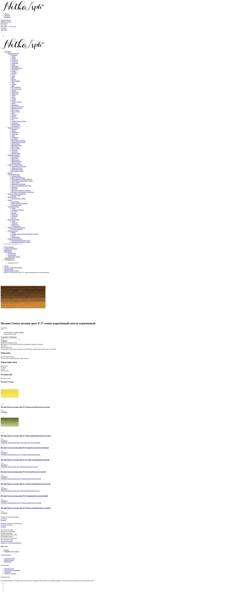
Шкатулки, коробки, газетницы (21, 190)
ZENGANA (15, 92)
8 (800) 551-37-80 (6, 21)
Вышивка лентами (13, 155)
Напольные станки (17, 169)
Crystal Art (14, 61)
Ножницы (14, 187)
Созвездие (14, 123)
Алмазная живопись (17, 210)
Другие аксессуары (14, 174)
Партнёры (7, 572)
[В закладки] (1, 432)
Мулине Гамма (15, 195)
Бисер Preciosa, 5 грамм (18, 198)
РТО (12, 119)
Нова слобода (15, 111)
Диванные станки (16, 168)
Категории (7, 52)
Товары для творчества (15, 239)
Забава (13, 103)
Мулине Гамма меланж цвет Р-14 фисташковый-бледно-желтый (26, 436)
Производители (9, 568)
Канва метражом (16, 205)
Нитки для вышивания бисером (21, 185)
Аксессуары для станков (18, 166)
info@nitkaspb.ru (16, 543)
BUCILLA (14, 60)
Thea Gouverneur (16, 89)
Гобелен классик (16, 102)
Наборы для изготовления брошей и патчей (24, 234)
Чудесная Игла (15, 126)
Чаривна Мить (15, 153)
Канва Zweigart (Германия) (19, 203)
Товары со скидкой (10, 573)
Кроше (13, 232)
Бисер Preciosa (12, 197)
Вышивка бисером (13, 127)
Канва (10, 200)
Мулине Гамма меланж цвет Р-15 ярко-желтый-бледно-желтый (25, 407)
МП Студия (15, 110)
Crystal (13, 208)
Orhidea (13, 84)
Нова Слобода (15, 148)
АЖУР (13, 95)
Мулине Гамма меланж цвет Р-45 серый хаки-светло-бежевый (25, 448)
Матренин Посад (16, 145)
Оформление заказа (14, 256)
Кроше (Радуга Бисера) (18, 142)
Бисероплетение (13, 231)
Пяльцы (10, 173)
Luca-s (13, 74)
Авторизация (12, 255)
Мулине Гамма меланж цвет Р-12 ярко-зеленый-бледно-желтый (25, 484)
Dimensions (14, 63)
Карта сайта (8, 561)
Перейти (3, 520)
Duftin (13, 65)
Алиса (13, 97)
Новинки (14, 55)
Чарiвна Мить (15, 124)
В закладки (4, 337)
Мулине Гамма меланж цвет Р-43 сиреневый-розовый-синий (24, 496)
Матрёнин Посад (16, 108)
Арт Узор (14, 211)
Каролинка (14, 105)
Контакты (7, 17)
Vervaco (13, 90)
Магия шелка (15, 160)
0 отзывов (4, 328)
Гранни (13, 213)
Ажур (13, 136)
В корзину (4, 341)
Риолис (13, 116)
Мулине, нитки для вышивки (17, 194)
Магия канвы (15, 144)
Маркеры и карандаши (18, 184)
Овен (13, 113)
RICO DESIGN (16, 87)
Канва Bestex (15, 202)
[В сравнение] (3, 432)
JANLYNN (14, 69)
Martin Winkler (15, 81)
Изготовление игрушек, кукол (20, 240)
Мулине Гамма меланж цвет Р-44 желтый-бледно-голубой (23, 472)
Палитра (14, 115)
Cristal (13, 221)
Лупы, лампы (15, 182)
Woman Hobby (15, 156)
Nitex (13, 82)
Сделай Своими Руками (18, 121)
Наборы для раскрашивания (16, 227)
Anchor (13, 58)
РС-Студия (14, 118)
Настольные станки (17, 171)
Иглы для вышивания (18, 177)
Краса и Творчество (17, 107)
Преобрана (14, 224)
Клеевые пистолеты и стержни (20, 242)
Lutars (13, 76)
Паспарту (14, 189)
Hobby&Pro (14, 66)
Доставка (7, 15)
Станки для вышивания (15, 165)
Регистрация (12, 253)
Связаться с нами (9, 558)
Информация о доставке (11, 551)
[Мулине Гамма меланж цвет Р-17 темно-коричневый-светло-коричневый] (23, 319)
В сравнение (12, 337)
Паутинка (14, 150)
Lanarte (13, 71)
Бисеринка (14, 139)
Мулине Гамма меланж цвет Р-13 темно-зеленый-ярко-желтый (25, 460)
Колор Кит (14, 214)
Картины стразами (13, 219)
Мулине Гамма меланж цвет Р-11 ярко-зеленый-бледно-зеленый (25, 508)
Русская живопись (17, 229)
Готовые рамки (16, 176)
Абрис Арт (14, 94)
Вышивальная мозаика (18, 140)
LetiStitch (14, 73)
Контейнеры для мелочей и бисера (22, 181)
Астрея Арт (15, 137)
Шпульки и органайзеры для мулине (22, 192)
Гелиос (13, 100)
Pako (12, 86)
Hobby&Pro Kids (16, 68)
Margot (13, 79)
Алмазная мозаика (13, 206)
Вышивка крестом (13, 53)
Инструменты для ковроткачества (21, 179)
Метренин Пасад (16, 161)
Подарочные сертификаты (12, 570)
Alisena (13, 57)
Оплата (6, 14)
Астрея (13, 98)
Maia (12, 78)
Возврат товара (9, 560)
